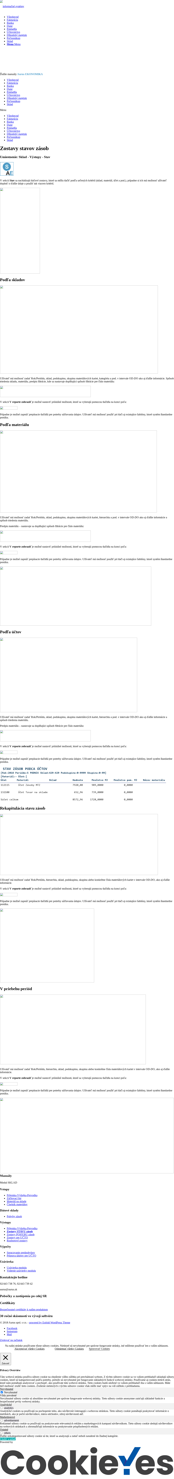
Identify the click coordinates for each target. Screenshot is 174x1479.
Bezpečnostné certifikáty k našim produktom (24, 1309)
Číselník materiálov (17, 1204)
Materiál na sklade (16, 1201)
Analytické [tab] (6, 1404)
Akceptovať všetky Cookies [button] (29, 1348)
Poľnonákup (13, 101)
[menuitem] (90, 16)
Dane (10, 89)
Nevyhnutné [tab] (6, 1389)
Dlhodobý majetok (17, 98)
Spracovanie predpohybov (21, 1252)
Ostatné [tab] (4, 1429)
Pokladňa (12, 92)
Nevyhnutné (10, 1392)
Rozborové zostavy (17, 1240)
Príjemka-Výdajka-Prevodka (22, 1195)
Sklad (10, 104)
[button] (87, 110)
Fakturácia (12, 82)
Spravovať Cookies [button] (99, 1348)
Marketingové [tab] (7, 1417)
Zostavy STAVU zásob (20, 1231)
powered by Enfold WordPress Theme (49, 1322)
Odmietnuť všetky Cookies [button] (69, 1348)
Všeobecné (13, 79)
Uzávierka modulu (17, 1267)
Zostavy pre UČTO (17, 1237)
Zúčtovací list (14, 1198)
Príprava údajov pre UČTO (21, 1255)
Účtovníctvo (13, 95)
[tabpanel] (87, 1400)
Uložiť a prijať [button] (8, 1439)
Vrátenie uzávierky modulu (21, 1270)
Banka (10, 86)
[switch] (2, 1408)
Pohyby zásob (14, 1216)
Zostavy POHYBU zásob (20, 1234)
